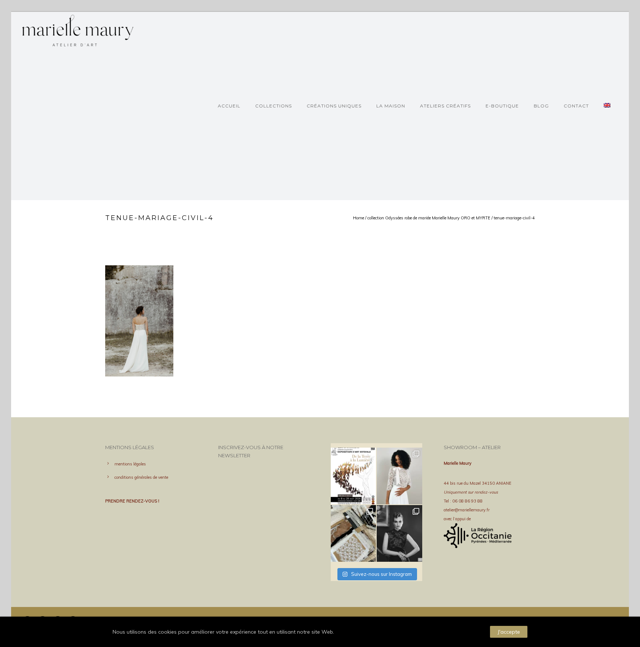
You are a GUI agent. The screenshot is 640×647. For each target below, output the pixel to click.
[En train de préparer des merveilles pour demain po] (353, 533)
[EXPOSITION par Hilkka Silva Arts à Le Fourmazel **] (353, 476)
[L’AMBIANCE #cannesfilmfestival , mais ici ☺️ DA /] (399, 533)
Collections (273, 106)
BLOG (541, 106)
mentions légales (130, 464)
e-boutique (502, 106)
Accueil (229, 106)
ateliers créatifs (445, 106)
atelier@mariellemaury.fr (467, 509)
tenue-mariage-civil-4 (514, 217)
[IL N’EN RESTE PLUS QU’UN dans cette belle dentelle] (399, 476)
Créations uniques (334, 106)
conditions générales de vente (141, 477)
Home (358, 217)
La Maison (390, 106)
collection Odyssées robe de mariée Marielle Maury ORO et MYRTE (428, 217)
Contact (576, 106)
